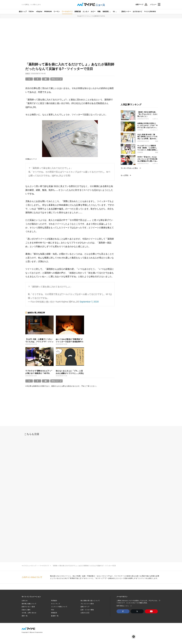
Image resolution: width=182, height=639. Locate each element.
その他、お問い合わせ (29, 613)
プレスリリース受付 (87, 604)
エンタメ (86, 11)
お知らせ (25, 600)
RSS (52, 610)
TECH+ (31, 11)
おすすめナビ (137, 11)
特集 (99, 11)
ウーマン (57, 11)
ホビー (93, 11)
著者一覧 (25, 616)
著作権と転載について (29, 604)
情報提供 (54, 613)
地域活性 (106, 11)
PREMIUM (48, 11)
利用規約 (54, 600)
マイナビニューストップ (29, 565)
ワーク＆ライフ (67, 11)
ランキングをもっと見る (129, 168)
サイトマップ (55, 604)
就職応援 (78, 11)
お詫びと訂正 (85, 613)
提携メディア (85, 606)
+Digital (39, 11)
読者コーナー (126, 11)
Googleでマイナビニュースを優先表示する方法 (91, 16)
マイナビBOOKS (150, 11)
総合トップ (23, 11)
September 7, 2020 (89, 301)
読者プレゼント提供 (28, 606)
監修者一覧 (54, 616)
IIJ (114, 11)
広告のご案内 (26, 610)
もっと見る (124, 175)
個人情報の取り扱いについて (90, 600)
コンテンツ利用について (59, 606)
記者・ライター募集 (87, 610)
